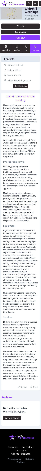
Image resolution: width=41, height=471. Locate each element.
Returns (29, 459)
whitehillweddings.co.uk (19, 80)
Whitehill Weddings (31, 10)
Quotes (35, 50)
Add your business (20, 453)
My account (20, 450)
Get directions (20, 86)
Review (17, 50)
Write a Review (12, 418)
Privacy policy (14, 459)
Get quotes (20, 32)
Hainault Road (14, 70)
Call (26, 50)
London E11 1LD (15, 65)
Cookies (20, 462)
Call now (20, 37)
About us (13, 447)
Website (20, 26)
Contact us (27, 447)
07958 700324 (14, 75)
